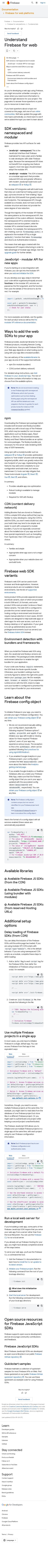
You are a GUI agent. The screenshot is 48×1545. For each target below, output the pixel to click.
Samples (5, 1437)
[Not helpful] (21, 28)
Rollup (26, 185)
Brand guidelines (8, 1493)
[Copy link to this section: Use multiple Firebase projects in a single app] (38, 1036)
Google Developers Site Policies (18, 1411)
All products (6, 1525)
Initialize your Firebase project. (21, 1269)
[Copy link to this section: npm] (13, 418)
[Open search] (32, 2)
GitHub (4, 1444)
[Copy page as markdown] (14, 51)
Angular (24, 474)
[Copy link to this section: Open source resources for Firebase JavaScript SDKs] (15, 1328)
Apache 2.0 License (30, 1409)
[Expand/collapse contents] (18, 57)
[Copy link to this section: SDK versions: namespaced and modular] (20, 137)
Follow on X (6, 1461)
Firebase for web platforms (19, 13)
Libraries (5, 1440)
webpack (15, 185)
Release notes (6, 1489)
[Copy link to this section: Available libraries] (35, 871)
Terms (4, 1534)
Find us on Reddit (8, 1457)
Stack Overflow (7, 1482)
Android (5, 1511)
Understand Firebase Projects (24, 810)
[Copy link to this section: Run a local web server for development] (25, 1222)
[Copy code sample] (42, 296)
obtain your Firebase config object (22, 718)
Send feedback (13, 33)
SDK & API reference (9, 1433)
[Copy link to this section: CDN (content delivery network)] (19, 507)
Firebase (7, 21)
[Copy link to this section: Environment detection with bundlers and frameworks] (6, 646)
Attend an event (7, 1468)
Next (13, 477)
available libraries (31, 357)
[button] (24, 880)
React (32, 474)
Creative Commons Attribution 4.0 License (23, 1406)
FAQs (4, 1496)
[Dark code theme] (38, 296)
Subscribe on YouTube (9, 1465)
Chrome (5, 1514)
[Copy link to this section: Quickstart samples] (33, 1364)
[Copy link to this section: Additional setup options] (19, 925)
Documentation (10, 9)
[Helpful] (18, 28)
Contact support (7, 1478)
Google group (7, 1485)
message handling (17, 409)
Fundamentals (33, 24)
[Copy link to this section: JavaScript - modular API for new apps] (20, 263)
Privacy (10, 1534)
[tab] (10, 1055)
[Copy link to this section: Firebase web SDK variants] (20, 575)
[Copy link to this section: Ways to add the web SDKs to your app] (35, 336)
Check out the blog (8, 1454)
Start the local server (17, 1295)
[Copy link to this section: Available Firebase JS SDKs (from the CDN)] (27, 882)
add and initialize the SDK (23, 273)
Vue (6, 477)
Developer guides (8, 1429)
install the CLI (25, 1262)
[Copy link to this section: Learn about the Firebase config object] (6, 706)
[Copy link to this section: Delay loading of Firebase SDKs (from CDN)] (30, 936)
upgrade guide (10, 253)
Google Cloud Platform (10, 1521)
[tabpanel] (24, 1080)
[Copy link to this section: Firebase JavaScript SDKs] (41, 1346)
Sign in (42, 3)
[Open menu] (3, 2)
